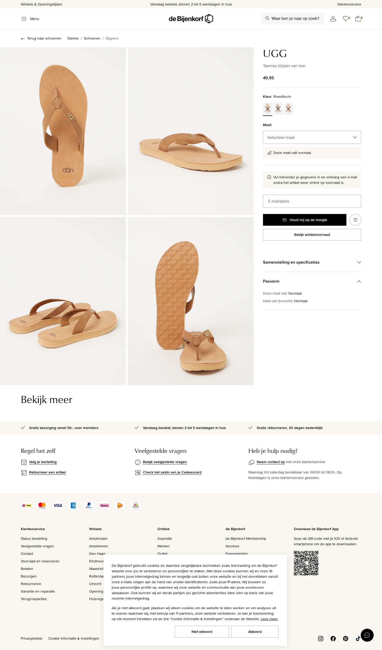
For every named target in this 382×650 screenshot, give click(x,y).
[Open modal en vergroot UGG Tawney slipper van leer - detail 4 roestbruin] (191, 301)
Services (232, 546)
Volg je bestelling (43, 461)
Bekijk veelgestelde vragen (165, 461)
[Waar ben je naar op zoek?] (267, 18)
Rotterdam (97, 576)
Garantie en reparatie (38, 591)
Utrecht (95, 584)
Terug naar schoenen (44, 38)
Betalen (27, 569)
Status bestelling (34, 538)
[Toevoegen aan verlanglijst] (355, 220)
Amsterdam (98, 538)
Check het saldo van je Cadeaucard (172, 472)
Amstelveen (98, 546)
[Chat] (367, 635)
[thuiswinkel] (135, 508)
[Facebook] (333, 638)
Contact (27, 553)
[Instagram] (321, 638)
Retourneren (31, 584)
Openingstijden (101, 591)
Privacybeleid (31, 638)
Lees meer (269, 619)
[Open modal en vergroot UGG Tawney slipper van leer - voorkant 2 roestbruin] (191, 131)
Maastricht (97, 569)
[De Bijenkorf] (191, 18)
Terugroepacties (34, 599)
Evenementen (237, 553)
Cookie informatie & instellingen (73, 638)
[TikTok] (358, 638)
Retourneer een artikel (47, 472)
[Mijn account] (333, 19)
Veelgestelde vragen (37, 546)
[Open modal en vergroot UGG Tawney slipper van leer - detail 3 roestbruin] (63, 301)
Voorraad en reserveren (40, 561)
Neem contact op (271, 461)
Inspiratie (164, 538)
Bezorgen (29, 576)
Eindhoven (97, 561)
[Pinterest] (346, 638)
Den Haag (97, 553)
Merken (163, 546)
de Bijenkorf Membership (246, 538)
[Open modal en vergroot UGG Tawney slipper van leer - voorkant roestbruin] (63, 131)
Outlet (162, 553)
